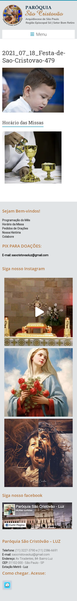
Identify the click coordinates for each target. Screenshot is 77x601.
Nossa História (11, 232)
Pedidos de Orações (15, 228)
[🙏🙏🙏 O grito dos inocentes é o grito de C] (38, 453)
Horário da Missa (13, 224)
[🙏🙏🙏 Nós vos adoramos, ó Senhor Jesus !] (38, 312)
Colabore (8, 236)
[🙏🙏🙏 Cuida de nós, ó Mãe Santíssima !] (38, 382)
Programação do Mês (16, 220)
